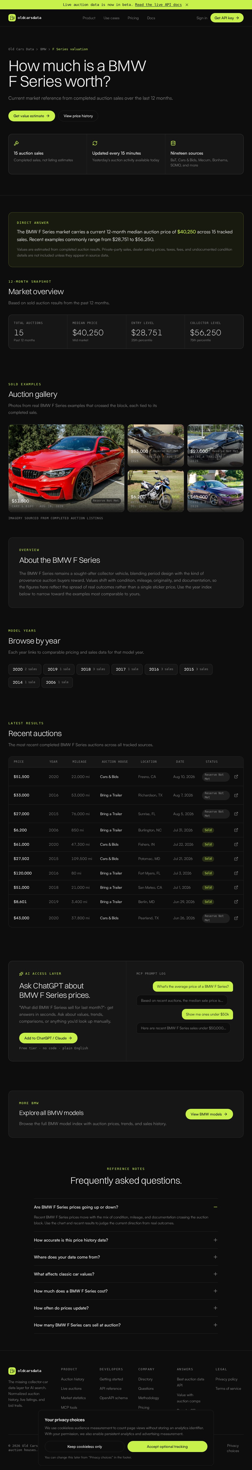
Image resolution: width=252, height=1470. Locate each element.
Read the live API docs (158, 4)
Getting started (111, 1379)
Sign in (202, 18)
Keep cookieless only (84, 1446)
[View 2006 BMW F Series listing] (236, 830)
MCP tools (69, 1407)
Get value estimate (29, 115)
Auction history (72, 1379)
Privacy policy (226, 1379)
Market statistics (73, 1397)
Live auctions (71, 1388)
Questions (146, 1388)
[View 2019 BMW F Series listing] (236, 902)
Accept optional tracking (167, 1446)
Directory (145, 1379)
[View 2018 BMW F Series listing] (236, 887)
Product (89, 18)
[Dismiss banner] (187, 5)
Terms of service (228, 1388)
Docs (151, 18)
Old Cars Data (21, 49)
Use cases (111, 18)
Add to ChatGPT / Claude (45, 1038)
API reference (111, 1388)
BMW (43, 49)
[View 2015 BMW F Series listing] (236, 814)
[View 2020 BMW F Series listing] (236, 777)
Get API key (224, 18)
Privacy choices (233, 1448)
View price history (78, 115)
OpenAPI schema (114, 1397)
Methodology (148, 1397)
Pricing (133, 18)
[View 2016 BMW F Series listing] (236, 795)
